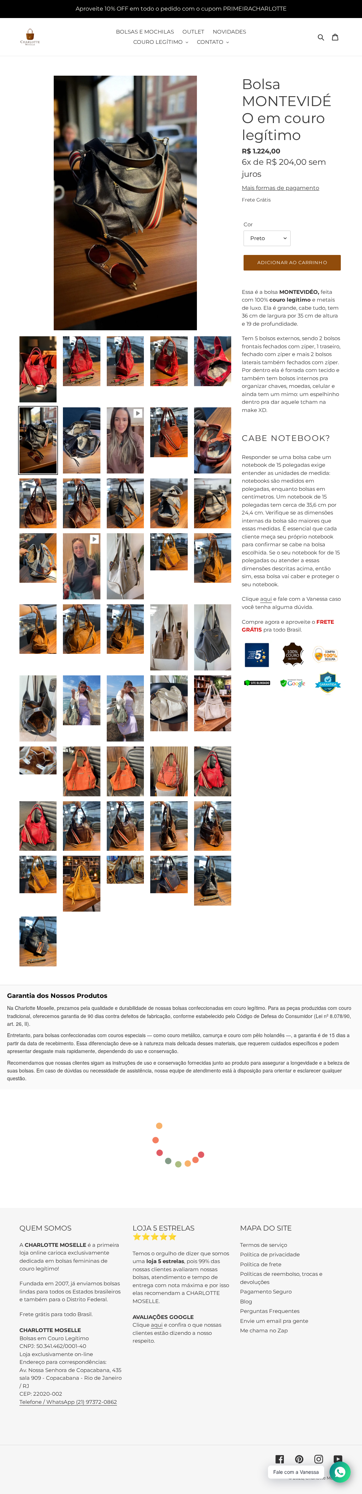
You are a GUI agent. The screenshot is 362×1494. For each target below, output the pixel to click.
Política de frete (260, 1264)
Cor (248, 224)
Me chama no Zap (264, 1330)
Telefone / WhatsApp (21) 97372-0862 (68, 1402)
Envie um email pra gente (274, 1321)
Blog (246, 1301)
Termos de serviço (263, 1245)
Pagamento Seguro (266, 1291)
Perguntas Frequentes (269, 1311)
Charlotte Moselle (324, 1478)
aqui (266, 598)
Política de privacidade (270, 1254)
